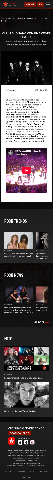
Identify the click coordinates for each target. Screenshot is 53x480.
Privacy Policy (43, 471)
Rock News (17, 18)
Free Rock (13, 6)
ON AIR (30, 4)
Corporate (21, 471)
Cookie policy (26, 477)
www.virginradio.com (32, 463)
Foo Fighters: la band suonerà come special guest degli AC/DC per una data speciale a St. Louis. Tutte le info (18, 310)
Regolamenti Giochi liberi (36, 466)
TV (40, 4)
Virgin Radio (6, 18)
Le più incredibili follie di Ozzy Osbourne (23, 378)
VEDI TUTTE (39, 322)
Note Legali (9, 471)
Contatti (31, 471)
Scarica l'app (19, 433)
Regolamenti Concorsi (15, 466)
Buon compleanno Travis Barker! (19, 411)
